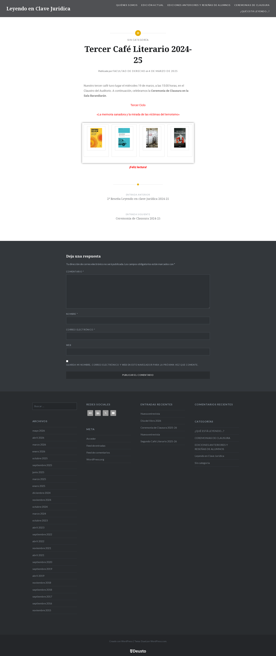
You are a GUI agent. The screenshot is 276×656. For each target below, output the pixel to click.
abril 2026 (38, 437)
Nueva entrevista (150, 413)
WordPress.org (95, 459)
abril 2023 (38, 527)
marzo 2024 (39, 513)
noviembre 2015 (41, 610)
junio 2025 (38, 472)
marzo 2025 (39, 478)
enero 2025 (38, 485)
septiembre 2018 (42, 589)
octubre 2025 (40, 458)
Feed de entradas (95, 445)
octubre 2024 (40, 506)
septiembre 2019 (42, 568)
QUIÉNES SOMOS (127, 5)
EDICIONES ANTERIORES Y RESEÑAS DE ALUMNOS (199, 5)
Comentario (75, 271)
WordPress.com (158, 641)
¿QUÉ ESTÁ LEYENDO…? (255, 11)
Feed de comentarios (98, 452)
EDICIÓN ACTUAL (152, 5)
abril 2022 (38, 541)
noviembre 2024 (41, 499)
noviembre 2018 (41, 582)
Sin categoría (138, 39)
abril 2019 (38, 575)
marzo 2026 (39, 444)
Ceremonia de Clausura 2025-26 (159, 427)
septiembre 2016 (42, 603)
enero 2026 (38, 451)
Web (68, 345)
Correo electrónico (80, 329)
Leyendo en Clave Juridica (38, 8)
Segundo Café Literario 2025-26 (159, 441)
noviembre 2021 (41, 548)
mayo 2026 (38, 430)
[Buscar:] (54, 406)
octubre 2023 (40, 520)
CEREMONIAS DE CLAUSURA (252, 5)
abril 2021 (38, 555)
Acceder (91, 438)
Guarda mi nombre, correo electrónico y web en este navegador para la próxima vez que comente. (132, 364)
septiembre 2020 (42, 561)
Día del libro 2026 (151, 420)
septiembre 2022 (42, 534)
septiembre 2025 (42, 465)
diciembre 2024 (41, 492)
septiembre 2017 (42, 596)
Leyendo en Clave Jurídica (209, 455)
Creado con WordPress (121, 641)
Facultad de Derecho (129, 71)
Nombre (72, 314)
